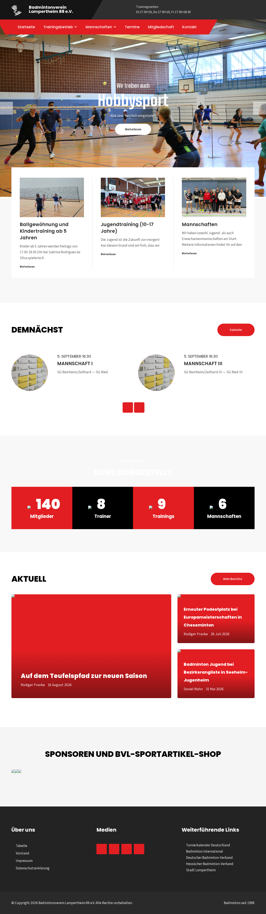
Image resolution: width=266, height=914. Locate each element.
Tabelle (21, 845)
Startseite (26, 26)
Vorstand (22, 853)
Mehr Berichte (232, 579)
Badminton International (204, 851)
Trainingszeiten (163, 9)
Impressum (24, 860)
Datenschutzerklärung (32, 868)
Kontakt (189, 26)
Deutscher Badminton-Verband (209, 857)
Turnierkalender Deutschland (208, 845)
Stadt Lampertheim (201, 870)
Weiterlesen (133, 129)
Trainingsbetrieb (58, 26)
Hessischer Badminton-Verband (209, 863)
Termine (132, 26)
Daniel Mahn (193, 688)
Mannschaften (99, 26)
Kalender (236, 330)
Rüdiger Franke (33, 684)
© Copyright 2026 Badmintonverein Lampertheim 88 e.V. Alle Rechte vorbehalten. (72, 903)
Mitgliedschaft (161, 26)
